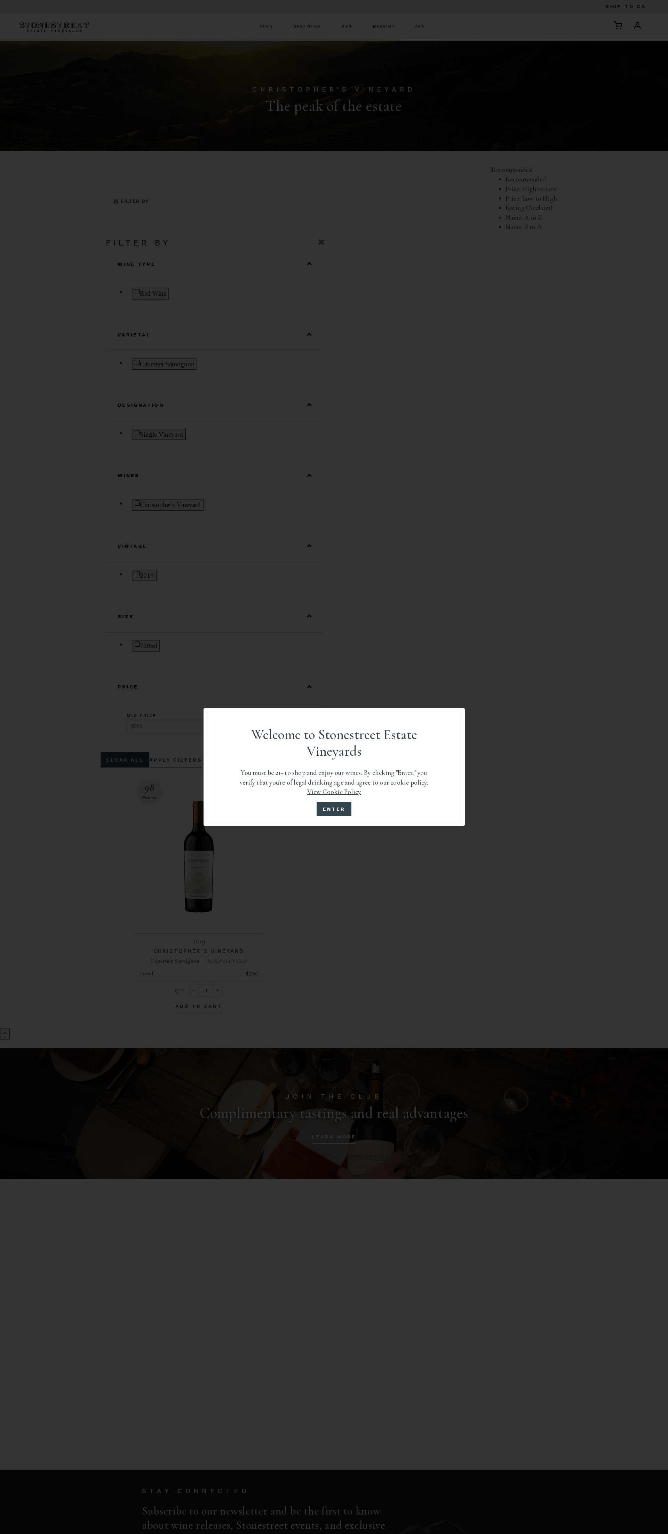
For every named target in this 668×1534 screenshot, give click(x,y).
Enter (334, 809)
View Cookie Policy (334, 792)
